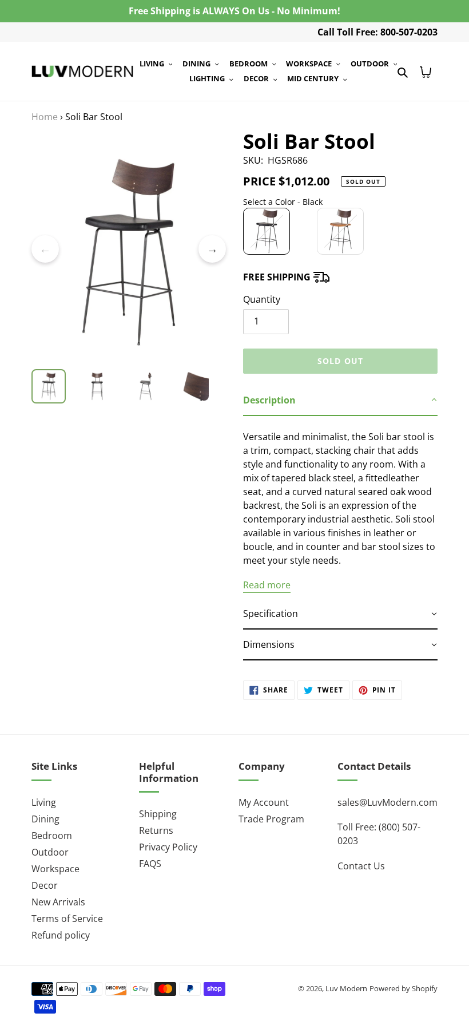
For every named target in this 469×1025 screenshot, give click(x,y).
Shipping (158, 814)
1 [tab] (103, 363)
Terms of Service (67, 918)
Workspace (55, 868)
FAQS (150, 863)
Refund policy (60, 935)
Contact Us (361, 866)
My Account (264, 802)
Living (43, 802)
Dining (45, 819)
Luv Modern (346, 988)
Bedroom (51, 835)
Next (212, 249)
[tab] (340, 400)
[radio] (266, 231)
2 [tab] (120, 363)
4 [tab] (154, 363)
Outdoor (50, 852)
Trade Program (271, 819)
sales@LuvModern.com (387, 802)
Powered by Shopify (403, 988)
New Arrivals (58, 902)
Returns (156, 830)
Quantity (261, 299)
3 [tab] (137, 363)
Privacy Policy (168, 847)
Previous (45, 249)
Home (44, 116)
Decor (44, 885)
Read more (267, 585)
